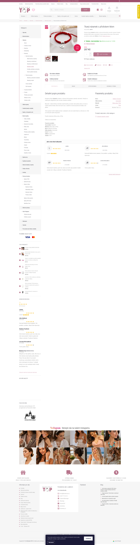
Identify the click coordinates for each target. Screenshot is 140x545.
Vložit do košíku (104, 54)
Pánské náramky (29, 75)
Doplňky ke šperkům (27, 161)
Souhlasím (88, 538)
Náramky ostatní (30, 66)
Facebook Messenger (64, 498)
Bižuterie (24, 40)
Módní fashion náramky (32, 58)
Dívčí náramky (28, 86)
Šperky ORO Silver (27, 200)
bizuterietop (62, 506)
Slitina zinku (115, 103)
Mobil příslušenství (74, 534)
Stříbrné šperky (26, 104)
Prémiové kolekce (26, 176)
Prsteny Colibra (29, 194)
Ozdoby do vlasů (27, 45)
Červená (119, 98)
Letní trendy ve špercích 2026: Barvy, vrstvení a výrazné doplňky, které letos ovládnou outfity (108, 490)
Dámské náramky (29, 56)
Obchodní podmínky (29, 3)
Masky (25, 137)
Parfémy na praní (27, 217)
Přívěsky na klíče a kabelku (29, 132)
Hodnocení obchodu (74, 3)
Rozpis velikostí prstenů (84, 3)
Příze (119, 103)
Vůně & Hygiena (26, 211)
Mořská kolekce (26, 36)
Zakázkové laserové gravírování (27, 518)
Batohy (25, 129)
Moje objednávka (24, 524)
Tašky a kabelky (27, 118)
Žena (119, 105)
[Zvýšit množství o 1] (90, 53)
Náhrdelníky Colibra (29, 189)
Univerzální (118, 101)
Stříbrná (114, 98)
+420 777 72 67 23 (63, 496)
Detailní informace (106, 36)
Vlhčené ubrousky (27, 214)
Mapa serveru (103, 3)
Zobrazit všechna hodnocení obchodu (28, 372)
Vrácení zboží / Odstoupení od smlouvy (29, 522)
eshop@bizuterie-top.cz (64, 493)
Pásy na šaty (26, 150)
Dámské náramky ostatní (103, 116)
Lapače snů (26, 134)
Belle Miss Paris (27, 203)
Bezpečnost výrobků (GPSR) (26, 520)
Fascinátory (26, 139)
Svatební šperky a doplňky (28, 108)
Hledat (85, 9)
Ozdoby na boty (27, 142)
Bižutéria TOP (59, 534)
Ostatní (25, 145)
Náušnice (26, 48)
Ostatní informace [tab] (92, 86)
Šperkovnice (25, 157)
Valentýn (24, 225)
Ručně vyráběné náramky (32, 71)
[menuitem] (24, 16)
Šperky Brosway (27, 181)
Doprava (53, 3)
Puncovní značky (24, 514)
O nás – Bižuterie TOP (25, 526)
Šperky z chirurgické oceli (28, 112)
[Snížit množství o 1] (90, 55)
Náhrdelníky (26, 50)
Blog (66, 3)
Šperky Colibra (27, 184)
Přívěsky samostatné (28, 95)
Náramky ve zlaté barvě (31, 61)
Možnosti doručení (90, 43)
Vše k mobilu (66, 534)
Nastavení (51, 542)
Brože (25, 43)
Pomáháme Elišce (95, 3)
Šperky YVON (26, 179)
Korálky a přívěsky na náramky (33, 69)
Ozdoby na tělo (27, 100)
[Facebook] (98, 10)
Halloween (25, 221)
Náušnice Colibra (29, 186)
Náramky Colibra (29, 192)
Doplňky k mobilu (27, 152)
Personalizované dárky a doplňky (29, 228)
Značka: (87, 68)
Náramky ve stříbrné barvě (32, 64)
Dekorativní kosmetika (28, 124)
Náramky (26, 53)
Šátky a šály (26, 126)
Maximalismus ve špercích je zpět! (109, 498)
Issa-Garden (82, 534)
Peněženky (26, 121)
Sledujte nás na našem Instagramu (76, 428)
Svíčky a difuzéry (26, 168)
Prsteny (25, 92)
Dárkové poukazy (26, 207)
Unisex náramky (29, 83)
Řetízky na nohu (27, 97)
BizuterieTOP (62, 503)
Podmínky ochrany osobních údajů (42, 3)
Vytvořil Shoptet (118, 541)
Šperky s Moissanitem (28, 198)
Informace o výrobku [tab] (111, 86)
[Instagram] (101, 9)
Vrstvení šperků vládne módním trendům (110, 496)
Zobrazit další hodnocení (114, 174)
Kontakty (21, 3)
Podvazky (26, 147)
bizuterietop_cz (63, 508)
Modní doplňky (26, 116)
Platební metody (60, 3)
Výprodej (24, 32)
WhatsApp (62, 501)
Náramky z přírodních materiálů (33, 77)
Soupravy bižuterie (28, 89)
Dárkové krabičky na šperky (28, 164)
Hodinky (24, 172)
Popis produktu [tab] (54, 86)
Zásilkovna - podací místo (26, 508)
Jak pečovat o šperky (25, 516)
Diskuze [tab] (73, 86)
